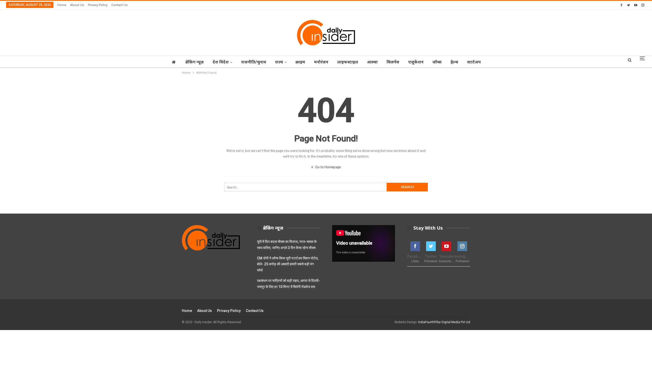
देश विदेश (221, 62)
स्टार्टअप (474, 62)
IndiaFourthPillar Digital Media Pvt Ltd (444, 322)
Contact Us (119, 5)
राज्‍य (279, 62)
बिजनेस (393, 62)
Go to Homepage (327, 167)
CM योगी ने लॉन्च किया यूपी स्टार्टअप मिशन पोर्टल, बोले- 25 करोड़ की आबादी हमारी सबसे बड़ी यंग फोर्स (287, 264)
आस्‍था (372, 62)
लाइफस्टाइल (347, 62)
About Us (77, 5)
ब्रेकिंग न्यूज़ (194, 62)
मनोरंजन (321, 62)
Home (61, 5)
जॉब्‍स (437, 62)
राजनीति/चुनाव (253, 62)
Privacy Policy (97, 5)
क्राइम (300, 62)
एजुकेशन (416, 62)
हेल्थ (454, 62)
